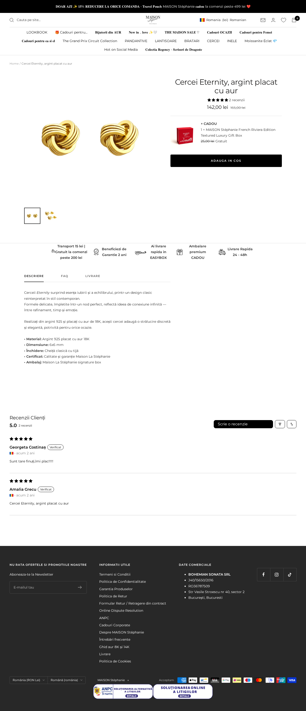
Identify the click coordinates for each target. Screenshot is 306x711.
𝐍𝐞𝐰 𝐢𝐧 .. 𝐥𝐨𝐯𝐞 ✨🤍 (143, 32)
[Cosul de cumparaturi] (294, 20)
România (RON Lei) (26, 680)
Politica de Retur (113, 596)
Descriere (34, 276)
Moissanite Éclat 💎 (261, 41)
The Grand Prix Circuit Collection (90, 41)
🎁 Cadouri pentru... (71, 32)
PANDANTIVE (136, 41)
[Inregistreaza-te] (80, 587)
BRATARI (191, 41)
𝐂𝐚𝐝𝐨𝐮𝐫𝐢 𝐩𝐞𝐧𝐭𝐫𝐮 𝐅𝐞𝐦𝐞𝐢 (256, 32)
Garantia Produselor (116, 589)
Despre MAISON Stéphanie (121, 632)
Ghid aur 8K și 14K (114, 647)
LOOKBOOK (37, 32)
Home (14, 63)
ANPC (104, 618)
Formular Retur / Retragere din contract (132, 603)
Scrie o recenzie (233, 424)
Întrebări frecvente (114, 639)
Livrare (92, 276)
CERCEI (213, 41)
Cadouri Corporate (114, 625)
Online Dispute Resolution (121, 610)
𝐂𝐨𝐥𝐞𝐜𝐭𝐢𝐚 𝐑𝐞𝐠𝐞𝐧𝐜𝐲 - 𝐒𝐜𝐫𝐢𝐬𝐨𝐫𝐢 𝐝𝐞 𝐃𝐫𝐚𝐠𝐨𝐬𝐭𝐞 (173, 49)
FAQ (64, 276)
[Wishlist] (283, 20)
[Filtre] (280, 424)
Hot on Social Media (121, 49)
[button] (218, 100)
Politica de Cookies (115, 661)
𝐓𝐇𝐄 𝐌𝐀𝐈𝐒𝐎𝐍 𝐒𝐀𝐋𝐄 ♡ (182, 32)
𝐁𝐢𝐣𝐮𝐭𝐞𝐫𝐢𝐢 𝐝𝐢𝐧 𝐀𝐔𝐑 (108, 32)
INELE (232, 41)
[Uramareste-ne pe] (263, 574)
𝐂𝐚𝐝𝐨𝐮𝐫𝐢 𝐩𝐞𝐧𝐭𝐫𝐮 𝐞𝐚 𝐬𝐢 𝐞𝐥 (38, 41)
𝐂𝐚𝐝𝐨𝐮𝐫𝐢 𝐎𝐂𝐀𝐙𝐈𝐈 (219, 32)
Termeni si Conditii (115, 574)
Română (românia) (64, 680)
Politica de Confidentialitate (122, 581)
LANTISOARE (166, 41)
